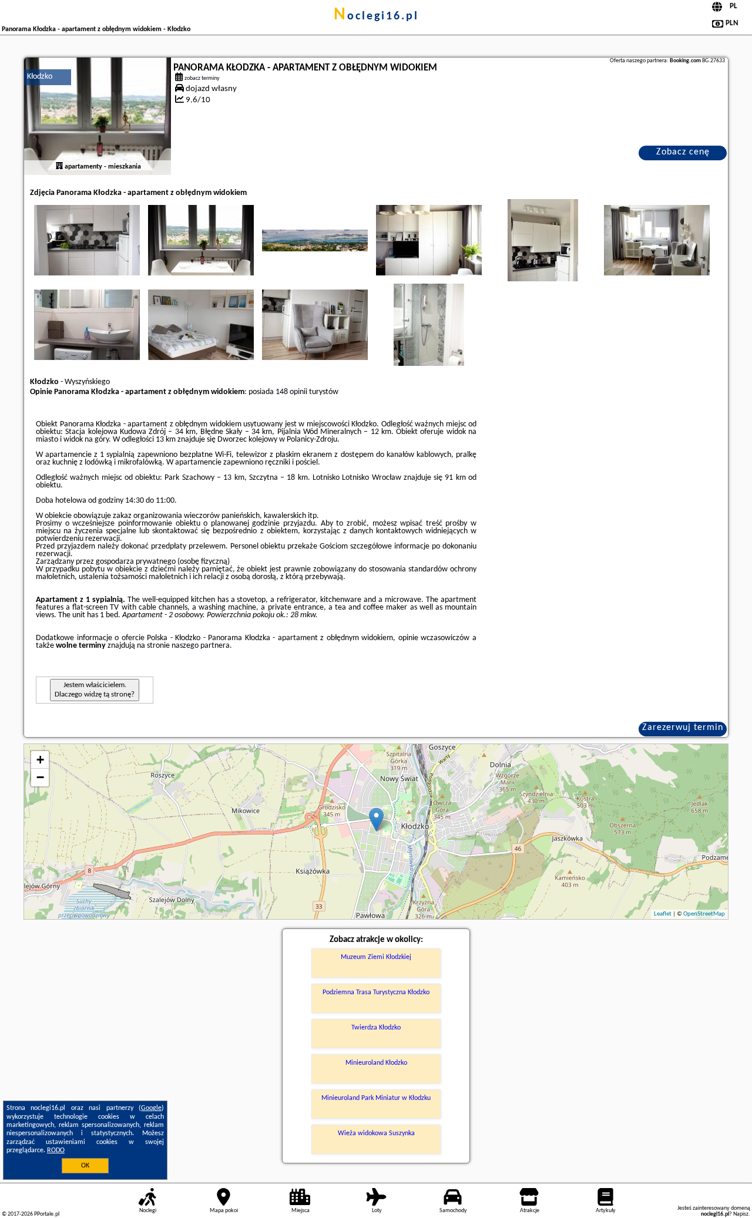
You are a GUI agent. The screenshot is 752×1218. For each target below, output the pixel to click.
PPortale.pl (46, 1214)
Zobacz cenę (683, 152)
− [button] (40, 777)
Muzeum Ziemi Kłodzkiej (376, 957)
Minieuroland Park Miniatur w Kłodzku (376, 1098)
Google (151, 1108)
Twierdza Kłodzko (376, 1027)
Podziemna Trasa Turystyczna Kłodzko (376, 992)
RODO (56, 1150)
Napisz (740, 1214)
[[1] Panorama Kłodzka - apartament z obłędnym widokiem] (97, 116)
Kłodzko (39, 76)
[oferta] (59, 166)
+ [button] (40, 759)
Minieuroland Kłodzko (376, 1062)
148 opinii (291, 392)
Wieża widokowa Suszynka (376, 1133)
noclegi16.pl (376, 16)
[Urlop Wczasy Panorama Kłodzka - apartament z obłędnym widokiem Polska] (87, 240)
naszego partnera (201, 645)
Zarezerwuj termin (682, 727)
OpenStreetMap (704, 914)
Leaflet (663, 914)
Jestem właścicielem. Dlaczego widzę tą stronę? (95, 689)
